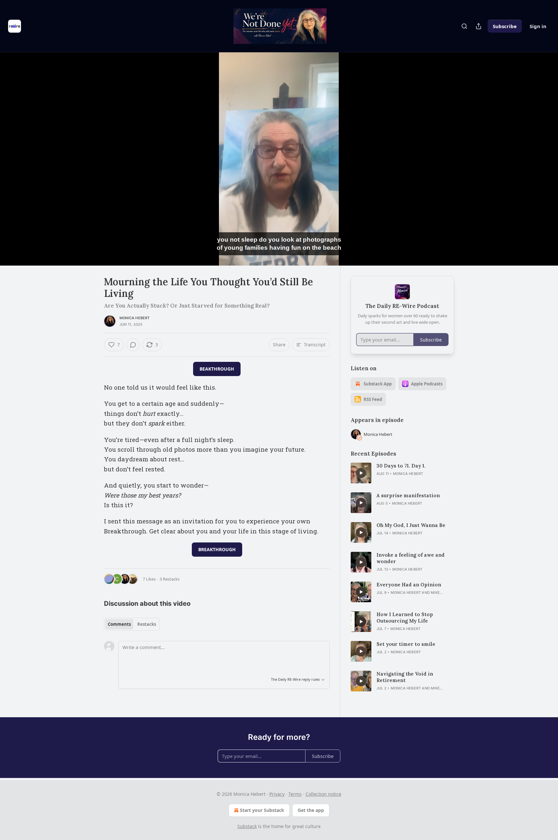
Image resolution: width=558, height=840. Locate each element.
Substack (247, 826)
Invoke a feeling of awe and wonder (411, 558)
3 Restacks (170, 579)
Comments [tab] (119, 624)
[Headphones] (88, 166)
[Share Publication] (478, 26)
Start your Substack (262, 810)
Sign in (538, 26)
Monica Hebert (134, 318)
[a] (361, 473)
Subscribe (505, 26)
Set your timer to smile (406, 644)
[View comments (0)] (470, 159)
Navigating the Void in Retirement (405, 677)
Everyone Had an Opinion (409, 585)
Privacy (276, 794)
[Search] (464, 26)
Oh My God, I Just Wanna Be (411, 525)
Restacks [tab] (146, 624)
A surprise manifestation (408, 495)
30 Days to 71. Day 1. (401, 466)
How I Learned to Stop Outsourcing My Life (405, 617)
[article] (402, 473)
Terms (295, 794)
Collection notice (323, 794)
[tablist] (132, 624)
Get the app (311, 810)
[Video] (88, 151)
